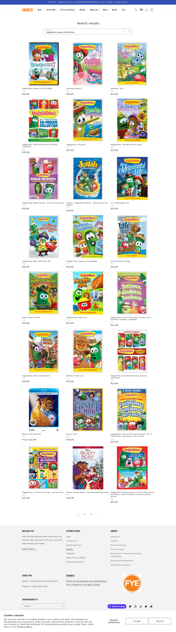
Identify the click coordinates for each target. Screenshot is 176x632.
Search (69, 549)
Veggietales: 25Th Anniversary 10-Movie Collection (40, 146)
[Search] (129, 31)
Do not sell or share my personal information (126, 555)
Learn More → (29, 549)
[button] (40, 10)
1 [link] (78, 514)
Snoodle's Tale (117, 88)
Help (68, 537)
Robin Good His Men (31, 317)
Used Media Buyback (120, 565)
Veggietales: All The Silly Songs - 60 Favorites (42, 492)
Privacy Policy (24, 627)
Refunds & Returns (75, 562)
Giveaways (70, 575)
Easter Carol (71, 434)
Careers (114, 541)
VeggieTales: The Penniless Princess (126, 145)
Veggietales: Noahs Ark (76, 317)
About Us (115, 537)
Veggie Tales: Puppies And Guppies (81, 261)
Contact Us (71, 541)
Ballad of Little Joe (74, 376)
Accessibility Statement (122, 561)
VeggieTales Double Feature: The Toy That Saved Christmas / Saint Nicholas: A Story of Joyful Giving (132, 494)
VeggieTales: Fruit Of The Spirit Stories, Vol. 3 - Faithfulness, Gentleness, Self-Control (132, 435)
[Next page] (97, 514)
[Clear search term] (124, 31)
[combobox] (88, 31)
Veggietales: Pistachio (76, 145)
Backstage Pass (73, 545)
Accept (136, 621)
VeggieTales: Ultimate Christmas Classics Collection (129, 377)
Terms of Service (118, 545)
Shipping (70, 553)
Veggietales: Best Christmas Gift (36, 261)
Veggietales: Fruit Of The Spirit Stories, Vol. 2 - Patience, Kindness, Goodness (132, 318)
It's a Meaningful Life (120, 203)
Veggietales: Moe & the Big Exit (36, 376)
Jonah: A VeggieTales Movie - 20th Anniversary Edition (87, 204)
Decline (160, 621)
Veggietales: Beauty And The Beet (37, 88)
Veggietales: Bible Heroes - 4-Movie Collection (43, 203)
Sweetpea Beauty (74, 88)
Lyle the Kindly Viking (120, 261)
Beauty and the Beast (31, 434)
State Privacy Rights (76, 558)
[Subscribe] (62, 606)
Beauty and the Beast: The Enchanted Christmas (87, 492)
